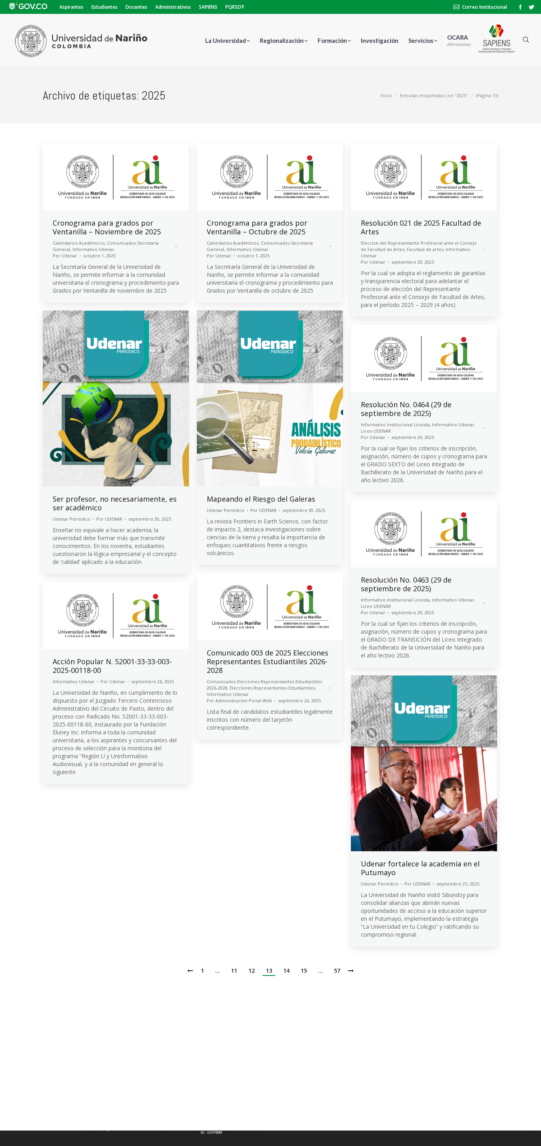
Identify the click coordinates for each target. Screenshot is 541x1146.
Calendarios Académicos (79, 243)
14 (286, 970)
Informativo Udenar (93, 249)
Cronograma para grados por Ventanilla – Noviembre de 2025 (107, 227)
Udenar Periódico (71, 519)
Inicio (386, 95)
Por (65, 256)
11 (234, 970)
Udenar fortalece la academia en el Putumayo (420, 868)
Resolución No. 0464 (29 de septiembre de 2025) (406, 409)
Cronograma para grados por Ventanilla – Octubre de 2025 (257, 227)
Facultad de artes (425, 249)
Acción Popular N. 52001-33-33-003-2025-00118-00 (112, 666)
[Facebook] (520, 7)
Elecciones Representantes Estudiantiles (272, 688)
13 (269, 970)
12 (251, 970)
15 (304, 970)
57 (337, 970)
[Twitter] (531, 7)
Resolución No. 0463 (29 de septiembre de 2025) (406, 584)
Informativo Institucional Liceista (395, 424)
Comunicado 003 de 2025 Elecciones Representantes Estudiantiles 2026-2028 (267, 661)
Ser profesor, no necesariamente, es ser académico (115, 503)
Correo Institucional (484, 7)
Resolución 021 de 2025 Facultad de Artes (421, 227)
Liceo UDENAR (376, 431)
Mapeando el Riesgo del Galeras (261, 498)
